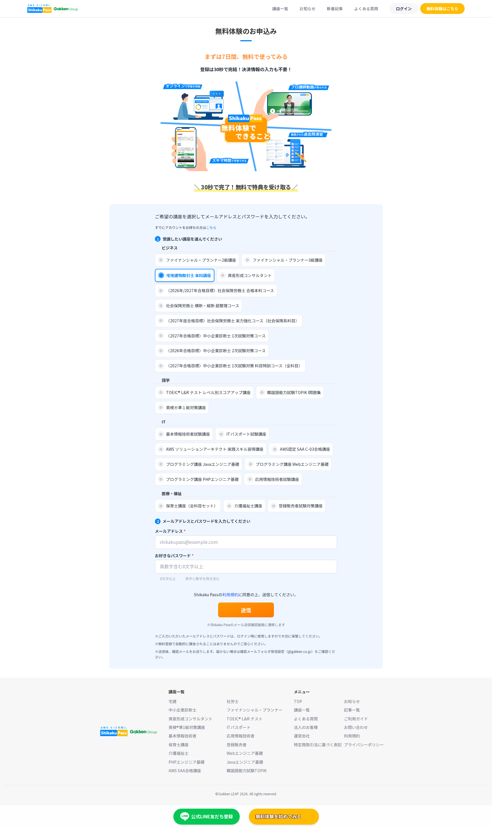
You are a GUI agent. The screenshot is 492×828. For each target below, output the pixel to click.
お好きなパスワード (174, 555)
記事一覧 (352, 710)
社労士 (233, 701)
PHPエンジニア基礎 (186, 762)
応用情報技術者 (241, 736)
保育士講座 (178, 744)
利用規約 (230, 594)
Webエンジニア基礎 (245, 753)
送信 (246, 610)
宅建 (173, 701)
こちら (211, 227)
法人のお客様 (306, 727)
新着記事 (335, 8)
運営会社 (302, 736)
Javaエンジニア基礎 (245, 762)
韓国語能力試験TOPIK (246, 770)
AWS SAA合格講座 (185, 770)
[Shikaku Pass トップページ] (52, 8)
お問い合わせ (356, 727)
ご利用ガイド (356, 719)
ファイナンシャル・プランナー (254, 710)
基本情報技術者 (182, 736)
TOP (298, 701)
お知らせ (307, 8)
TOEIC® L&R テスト (245, 719)
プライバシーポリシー (364, 744)
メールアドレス (170, 531)
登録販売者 (237, 744)
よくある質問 (366, 8)
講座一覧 (280, 8)
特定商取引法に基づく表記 (318, 744)
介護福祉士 (178, 753)
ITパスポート (239, 727)
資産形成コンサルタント (190, 719)
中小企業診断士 (182, 710)
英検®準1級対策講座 (187, 727)
